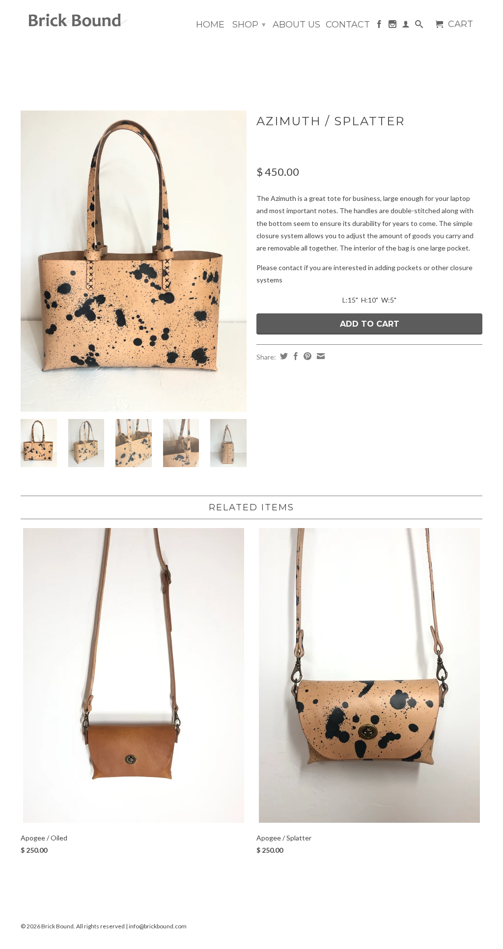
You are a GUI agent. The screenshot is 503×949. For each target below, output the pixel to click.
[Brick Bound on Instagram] (392, 26)
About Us (296, 25)
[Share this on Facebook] (294, 356)
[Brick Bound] (75, 20)
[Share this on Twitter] (283, 356)
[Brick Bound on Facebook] (379, 26)
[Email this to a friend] (319, 356)
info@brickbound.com (158, 926)
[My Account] (406, 26)
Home (210, 25)
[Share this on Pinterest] (306, 356)
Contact (348, 25)
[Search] (419, 26)
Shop (249, 24)
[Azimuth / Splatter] (134, 261)
